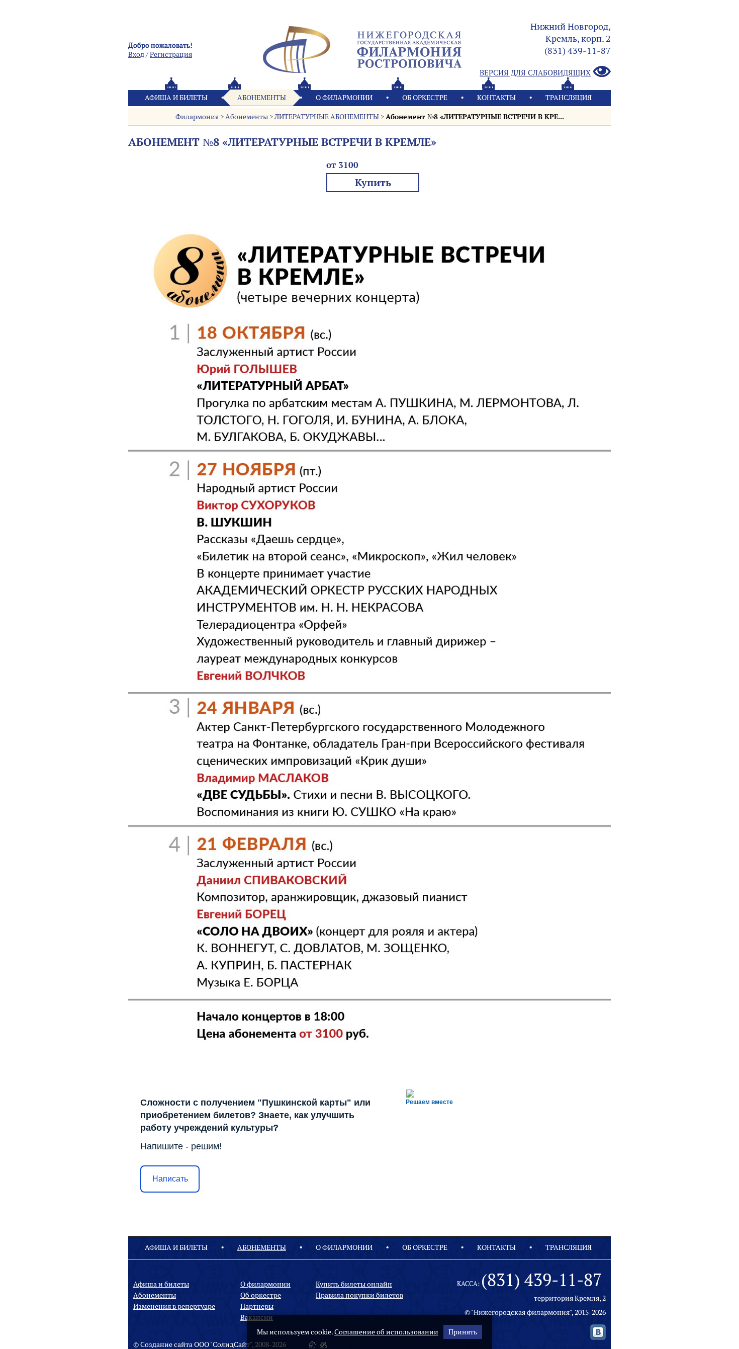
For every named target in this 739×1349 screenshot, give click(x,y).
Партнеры (256, 1306)
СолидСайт (231, 1344)
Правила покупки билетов (359, 1295)
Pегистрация (171, 54)
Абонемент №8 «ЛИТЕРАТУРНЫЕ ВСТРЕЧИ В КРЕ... (475, 116)
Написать (170, 1178)
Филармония (197, 116)
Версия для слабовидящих (535, 72)
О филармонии (344, 97)
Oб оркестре (424, 97)
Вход (136, 54)
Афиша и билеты (176, 97)
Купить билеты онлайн (354, 1284)
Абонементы (261, 97)
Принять (462, 1331)
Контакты (496, 97)
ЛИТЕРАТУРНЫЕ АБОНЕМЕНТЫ (326, 116)
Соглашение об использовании (386, 1331)
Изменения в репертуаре (174, 1306)
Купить (373, 182)
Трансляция (568, 97)
